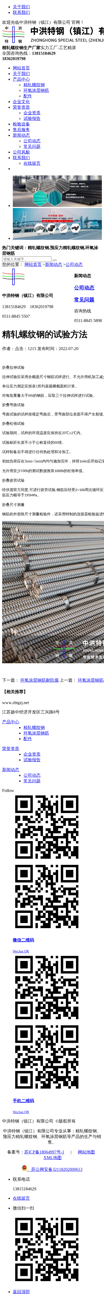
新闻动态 (53, 264)
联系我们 (21, 12)
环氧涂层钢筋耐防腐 (39, 680)
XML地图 (52, 1157)
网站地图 (86, 1152)
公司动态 (74, 264)
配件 (27, 738)
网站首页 (33, 264)
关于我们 (21, 7)
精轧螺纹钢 (34, 727)
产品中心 (10, 722)
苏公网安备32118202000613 (54, 1169)
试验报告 (32, 760)
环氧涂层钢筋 (36, 733)
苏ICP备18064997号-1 (44, 1152)
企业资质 (32, 754)
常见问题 (84, 300)
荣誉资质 (10, 748)
